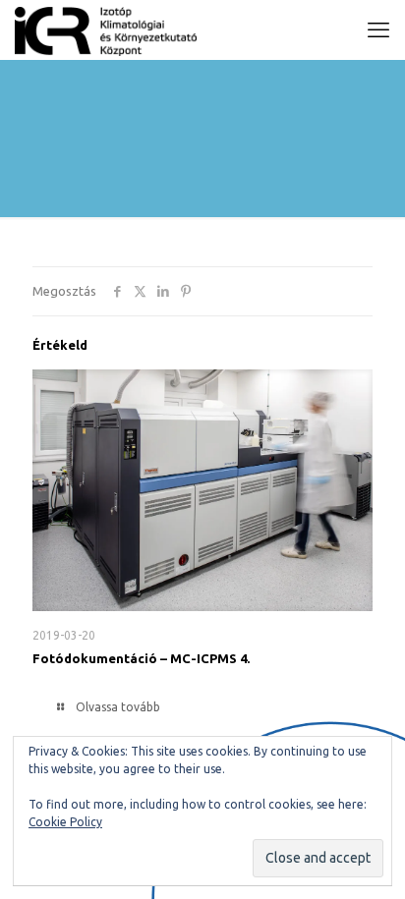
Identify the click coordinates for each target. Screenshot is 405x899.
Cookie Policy (65, 821)
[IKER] (106, 29)
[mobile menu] (378, 29)
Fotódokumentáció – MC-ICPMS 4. (141, 658)
